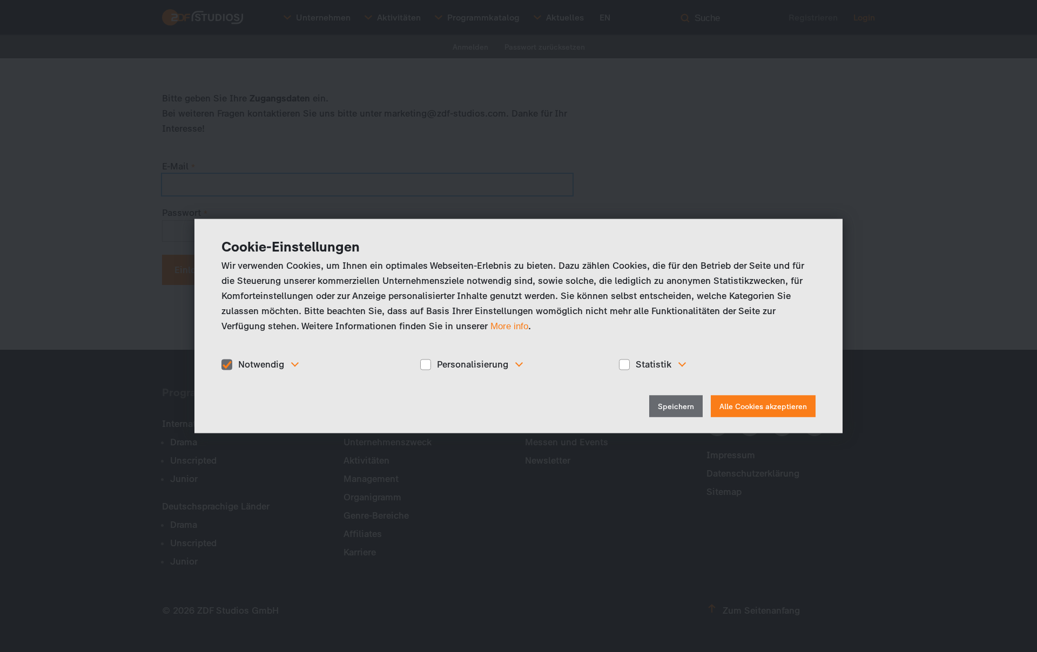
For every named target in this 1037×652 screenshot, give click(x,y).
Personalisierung (472, 364)
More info (509, 326)
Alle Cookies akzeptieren (763, 406)
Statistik (653, 364)
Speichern (676, 406)
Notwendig (261, 364)
